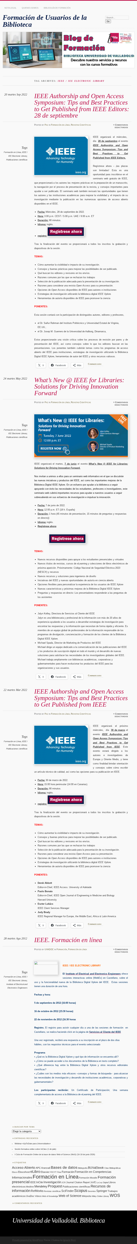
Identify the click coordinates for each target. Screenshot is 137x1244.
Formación (62, 949)
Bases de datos (64, 1167)
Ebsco (14, 1172)
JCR (64, 1182)
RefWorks (37, 1190)
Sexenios (92, 1191)
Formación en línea (60, 125)
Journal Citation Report (78, 1182)
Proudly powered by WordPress (27, 1240)
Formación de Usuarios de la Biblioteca (45, 21)
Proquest (55, 1186)
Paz (46, 125)
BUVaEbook (96, 1167)
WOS (115, 1195)
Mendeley (40, 1186)
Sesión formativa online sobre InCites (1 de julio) (35, 1149)
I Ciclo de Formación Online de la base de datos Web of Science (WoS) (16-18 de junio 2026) (55, 1154)
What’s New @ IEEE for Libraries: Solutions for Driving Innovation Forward (79, 386)
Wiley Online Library (100, 1196)
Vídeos (38, 1196)
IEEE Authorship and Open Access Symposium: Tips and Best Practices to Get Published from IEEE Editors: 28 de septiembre (81, 105)
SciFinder (67, 1190)
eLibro (35, 1172)
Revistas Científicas (81, 125)
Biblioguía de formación (57, 8)
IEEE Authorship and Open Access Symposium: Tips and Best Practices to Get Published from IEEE (81, 698)
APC (38, 1167)
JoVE (93, 1182)
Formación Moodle (88, 1178)
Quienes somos (30, 8)
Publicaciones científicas (16, 160)
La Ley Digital (102, 1182)
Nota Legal (10, 8)
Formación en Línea (12, 152)
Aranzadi (45, 1168)
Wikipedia (86, 1196)
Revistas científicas (52, 1191)
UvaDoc (30, 1196)
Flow (59, 1172)
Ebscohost (24, 1171)
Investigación (52, 1182)
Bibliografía (82, 1168)
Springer (101, 1190)
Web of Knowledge (50, 1196)
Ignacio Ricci (69, 1240)
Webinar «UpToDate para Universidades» (33, 1143)
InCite (39, 1182)
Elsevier (45, 1171)
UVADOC (49, 949)
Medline (30, 1186)
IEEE (33, 1182)
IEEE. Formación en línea (68, 940)
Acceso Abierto (23, 1167)
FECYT (53, 1172)
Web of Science (70, 1196)
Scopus (80, 1190)
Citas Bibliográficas (112, 1168)
